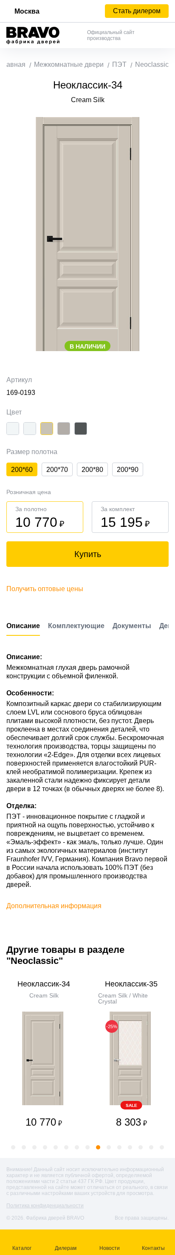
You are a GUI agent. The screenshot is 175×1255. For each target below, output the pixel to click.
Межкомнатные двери (69, 64)
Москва (27, 11)
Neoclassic (152, 64)
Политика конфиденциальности (45, 1206)
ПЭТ (119, 64)
